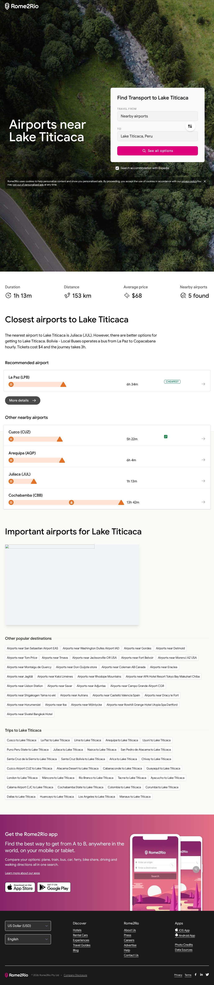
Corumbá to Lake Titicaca (161, 787)
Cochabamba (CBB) (26, 495)
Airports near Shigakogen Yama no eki (31, 695)
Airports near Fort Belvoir (137, 658)
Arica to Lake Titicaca (123, 759)
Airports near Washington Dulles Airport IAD (91, 648)
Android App (186, 935)
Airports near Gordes (137, 648)
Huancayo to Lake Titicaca (57, 796)
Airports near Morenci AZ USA (177, 658)
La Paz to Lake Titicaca (55, 740)
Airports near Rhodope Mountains (99, 676)
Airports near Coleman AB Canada (123, 667)
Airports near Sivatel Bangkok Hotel (29, 714)
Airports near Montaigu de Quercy (29, 667)
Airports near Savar (59, 686)
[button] (157, 150)
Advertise (130, 945)
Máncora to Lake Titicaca (58, 778)
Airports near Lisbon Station (25, 686)
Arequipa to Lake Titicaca (122, 740)
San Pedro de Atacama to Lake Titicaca (146, 749)
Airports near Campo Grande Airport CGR (137, 686)
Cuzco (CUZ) (20, 432)
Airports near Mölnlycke (86, 705)
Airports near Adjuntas (91, 686)
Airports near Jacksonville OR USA (94, 658)
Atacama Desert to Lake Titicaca (77, 768)
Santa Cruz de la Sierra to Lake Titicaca (32, 759)
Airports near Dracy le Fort (162, 695)
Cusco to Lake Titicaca (21, 740)
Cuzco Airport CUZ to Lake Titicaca (29, 768)
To (119, 128)
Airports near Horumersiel (24, 705)
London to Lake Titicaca (22, 778)
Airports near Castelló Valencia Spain (116, 695)
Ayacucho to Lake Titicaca (167, 778)
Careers (129, 940)
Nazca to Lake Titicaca (101, 749)
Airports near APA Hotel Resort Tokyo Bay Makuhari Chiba (163, 676)
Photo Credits (184, 945)
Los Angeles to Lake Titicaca (96, 796)
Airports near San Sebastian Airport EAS (32, 648)
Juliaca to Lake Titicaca (68, 749)
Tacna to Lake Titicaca (132, 778)
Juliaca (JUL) (20, 474)
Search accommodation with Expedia (145, 168)
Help (127, 950)
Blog (76, 950)
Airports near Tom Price (22, 658)
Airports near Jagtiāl (20, 676)
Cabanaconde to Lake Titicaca (122, 768)
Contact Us (131, 955)
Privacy (178, 974)
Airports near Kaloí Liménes (55, 676)
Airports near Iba (55, 705)
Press (127, 935)
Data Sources (183, 950)
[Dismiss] (204, 181)
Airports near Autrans (74, 695)
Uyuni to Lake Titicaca (157, 740)
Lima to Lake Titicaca (87, 740)
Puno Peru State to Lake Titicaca (27, 749)
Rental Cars (80, 935)
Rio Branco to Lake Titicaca (96, 778)
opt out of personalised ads (28, 184)
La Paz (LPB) (19, 377)
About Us (130, 930)
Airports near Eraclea (163, 667)
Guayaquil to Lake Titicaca (163, 768)
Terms (188, 974)
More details (19, 400)
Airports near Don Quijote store (76, 667)
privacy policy (189, 181)
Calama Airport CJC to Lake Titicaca (30, 787)
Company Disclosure (75, 975)
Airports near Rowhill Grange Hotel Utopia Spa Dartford (142, 705)
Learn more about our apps (22, 873)
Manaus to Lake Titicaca (135, 796)
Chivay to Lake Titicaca (156, 759)
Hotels (77, 930)
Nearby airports (134, 116)
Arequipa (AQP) (22, 453)
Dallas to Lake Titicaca (21, 796)
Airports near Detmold (170, 648)
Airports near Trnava (55, 658)
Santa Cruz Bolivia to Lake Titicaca (83, 759)
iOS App (184, 930)
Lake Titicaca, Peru (137, 136)
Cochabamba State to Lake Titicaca (80, 787)
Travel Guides (81, 945)
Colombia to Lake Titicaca (124, 787)
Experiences (81, 940)
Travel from (127, 108)
